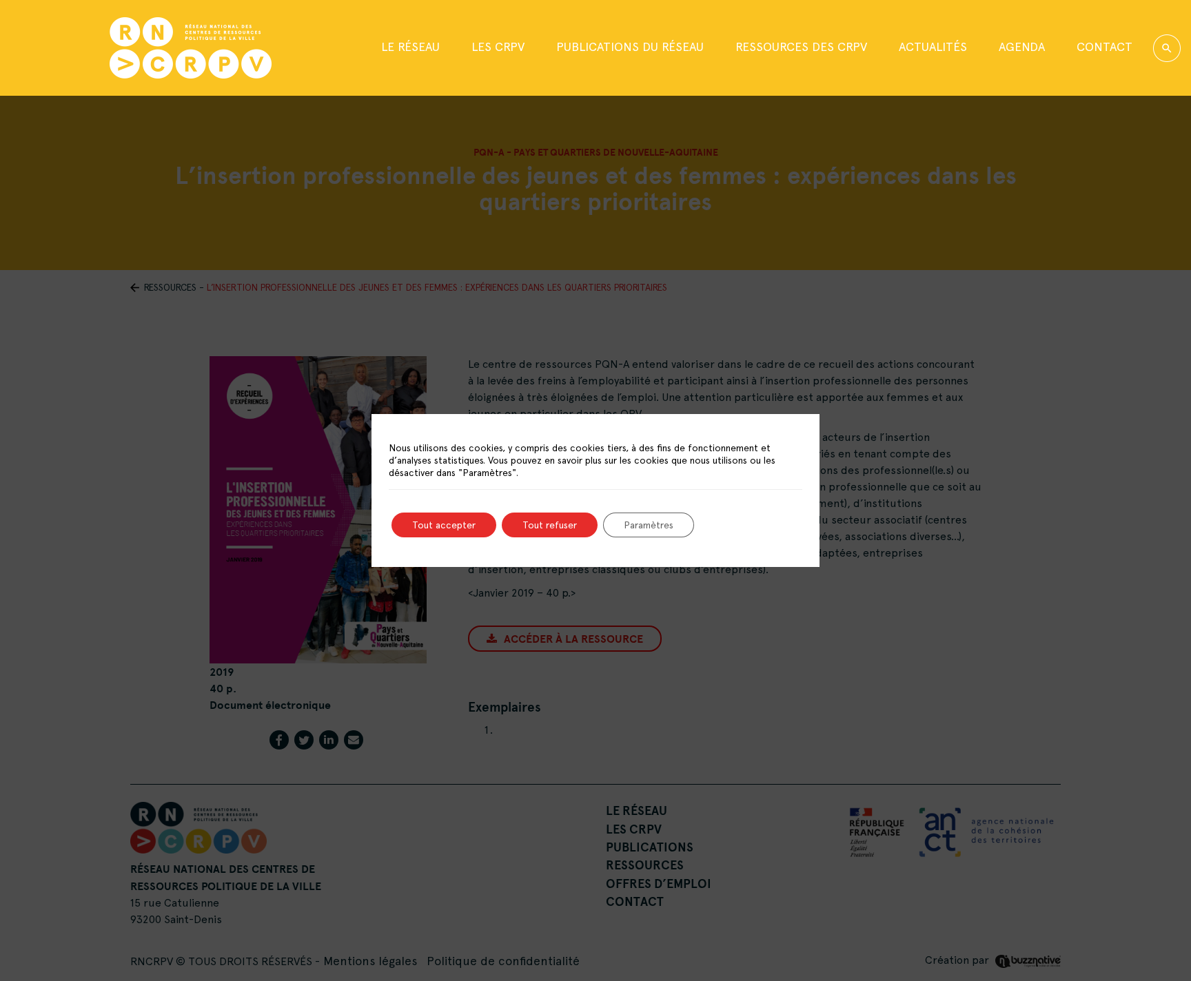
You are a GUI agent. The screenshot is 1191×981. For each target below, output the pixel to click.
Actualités (933, 46)
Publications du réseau (630, 46)
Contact (1104, 46)
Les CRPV (498, 46)
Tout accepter (444, 524)
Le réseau (410, 46)
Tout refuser (549, 524)
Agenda (1022, 46)
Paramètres (648, 524)
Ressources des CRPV (801, 46)
